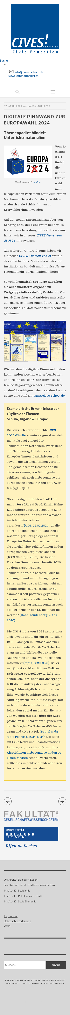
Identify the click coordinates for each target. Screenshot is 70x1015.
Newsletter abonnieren (23, 75)
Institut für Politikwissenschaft (23, 896)
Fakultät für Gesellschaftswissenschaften (29, 885)
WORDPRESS (42, 980)
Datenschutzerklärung (17, 921)
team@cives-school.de (48, 395)
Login (7, 925)
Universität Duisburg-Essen (21, 879)
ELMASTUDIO (55, 983)
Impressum (11, 916)
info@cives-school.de (29, 72)
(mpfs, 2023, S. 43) (36, 663)
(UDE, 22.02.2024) (36, 525)
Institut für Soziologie (17, 890)
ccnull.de (36, 182)
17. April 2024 (13, 106)
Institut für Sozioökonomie (20, 901)
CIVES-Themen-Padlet (35, 256)
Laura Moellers (39, 106)
